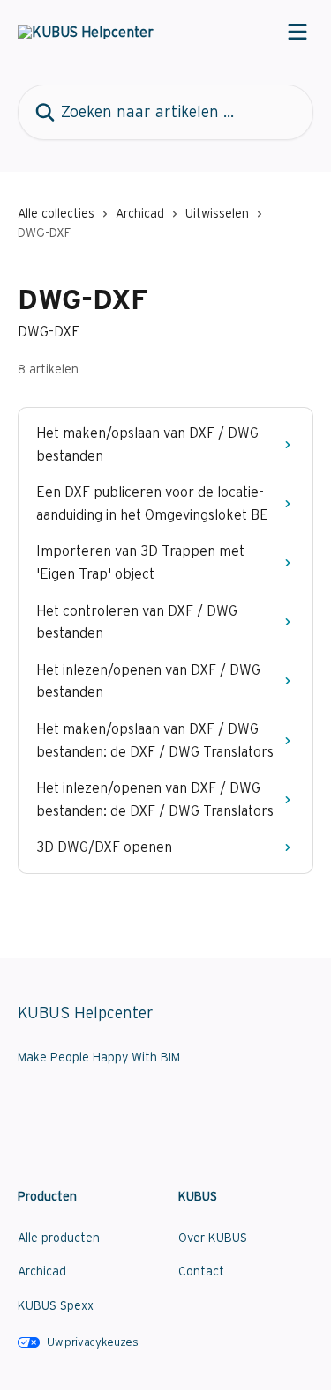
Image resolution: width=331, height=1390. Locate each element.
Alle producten (59, 1238)
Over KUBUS (212, 1238)
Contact (201, 1271)
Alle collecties (56, 213)
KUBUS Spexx (56, 1305)
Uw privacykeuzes (93, 1342)
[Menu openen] (297, 31)
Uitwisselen (217, 213)
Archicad (140, 213)
